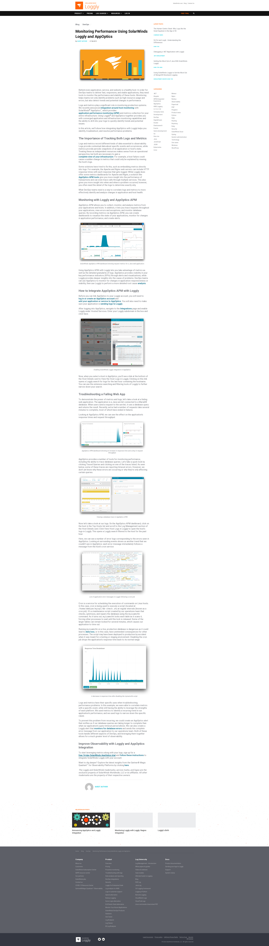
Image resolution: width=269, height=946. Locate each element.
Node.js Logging (110, 898)
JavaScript (157, 142)
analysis (142, 283)
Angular (156, 96)
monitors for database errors (108, 728)
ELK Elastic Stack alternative (114, 904)
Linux (155, 150)
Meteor (174, 93)
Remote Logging (140, 895)
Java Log (138, 885)
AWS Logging (158, 106)
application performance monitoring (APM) (99, 113)
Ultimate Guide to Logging (143, 876)
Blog (185, 3)
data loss (90, 631)
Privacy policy (158, 937)
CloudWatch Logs (141, 898)
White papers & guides (142, 866)
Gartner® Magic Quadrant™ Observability (89, 888)
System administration (179, 137)
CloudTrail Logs (140, 901)
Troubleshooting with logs (113, 873)
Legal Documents (148, 937)
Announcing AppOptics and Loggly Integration (86, 831)
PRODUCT (78, 13)
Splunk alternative (111, 895)
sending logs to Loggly (111, 304)
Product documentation (173, 863)
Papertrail (175, 104)
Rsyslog (174, 121)
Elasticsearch (158, 125)
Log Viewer (109, 923)
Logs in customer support (113, 892)
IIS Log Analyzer (110, 926)
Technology (175, 140)
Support (168, 870)
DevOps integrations (112, 879)
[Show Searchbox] (193, 13)
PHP (173, 107)
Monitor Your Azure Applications (116, 907)
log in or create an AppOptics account (97, 298)
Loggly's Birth (163, 830)
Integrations (126, 308)
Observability (176, 102)
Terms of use (183, 937)
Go (154, 134)
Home (77, 851)
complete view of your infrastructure (96, 156)
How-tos (156, 46)
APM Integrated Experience (159, 100)
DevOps (86, 24)
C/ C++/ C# (157, 109)
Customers (79, 866)
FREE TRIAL (185, 13)
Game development (160, 131)
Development (160, 56)
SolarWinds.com (178, 3)
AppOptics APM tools (89, 177)
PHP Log (138, 882)
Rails (173, 118)
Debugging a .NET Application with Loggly (169, 52)
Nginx (173, 96)
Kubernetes (157, 147)
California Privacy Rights (171, 937)
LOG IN (127, 13)
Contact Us (191, 3)
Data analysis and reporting (114, 876)
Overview (108, 863)
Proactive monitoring (112, 870)
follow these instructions (132, 755)
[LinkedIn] (103, 939)
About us (78, 863)
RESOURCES (116, 13)
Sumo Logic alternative (113, 901)
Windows (175, 145)
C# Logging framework (143, 888)
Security (174, 129)
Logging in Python (141, 892)
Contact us (79, 882)
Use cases (175, 142)
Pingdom (175, 110)
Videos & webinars (141, 870)
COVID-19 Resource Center (84, 885)
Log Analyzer (109, 920)
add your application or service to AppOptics (100, 301)
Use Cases (108, 917)
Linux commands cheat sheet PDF (146, 904)
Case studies (139, 873)
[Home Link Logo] (87, 6)
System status (170, 873)
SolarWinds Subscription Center (85, 870)
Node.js (174, 99)
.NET (155, 56)
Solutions (108, 913)
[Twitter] (99, 939)
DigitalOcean (158, 120)
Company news (158, 35)
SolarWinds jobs (80, 879)
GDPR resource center (82, 873)
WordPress (175, 148)
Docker (156, 123)
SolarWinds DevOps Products (115, 910)
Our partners (79, 876)
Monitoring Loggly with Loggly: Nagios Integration (130, 831)
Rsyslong (175, 123)
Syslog (174, 134)
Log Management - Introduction (145, 863)
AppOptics (157, 104)
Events (156, 128)
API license (190, 939)
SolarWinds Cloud (177, 132)
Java (161, 67)
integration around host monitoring (117, 108)
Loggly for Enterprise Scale (114, 885)
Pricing (107, 866)
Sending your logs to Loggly (174, 866)
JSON (155, 144)
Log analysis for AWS (112, 888)
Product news (176, 112)
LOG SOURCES (101, 13)
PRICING (90, 13)
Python (174, 115)
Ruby (173, 126)
